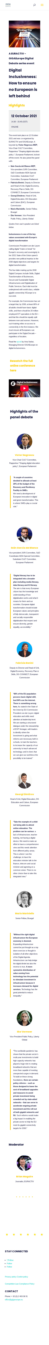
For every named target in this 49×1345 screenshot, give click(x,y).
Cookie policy (22, 1277)
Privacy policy (10, 1277)
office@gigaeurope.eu (14, 1299)
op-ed (19, 342)
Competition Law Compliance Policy (19, 1284)
